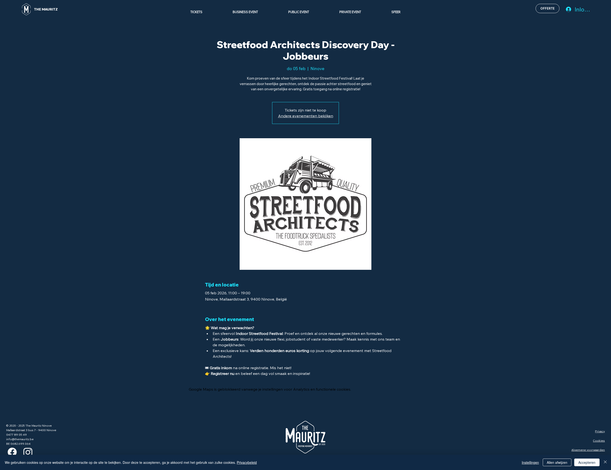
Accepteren (586, 462)
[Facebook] (12, 452)
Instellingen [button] (530, 462)
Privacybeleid (247, 462)
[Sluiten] (605, 462)
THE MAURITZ (46, 9)
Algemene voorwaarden (588, 450)
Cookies (599, 440)
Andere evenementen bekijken (305, 115)
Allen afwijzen (557, 462)
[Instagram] (28, 452)
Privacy (600, 431)
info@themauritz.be (20, 439)
